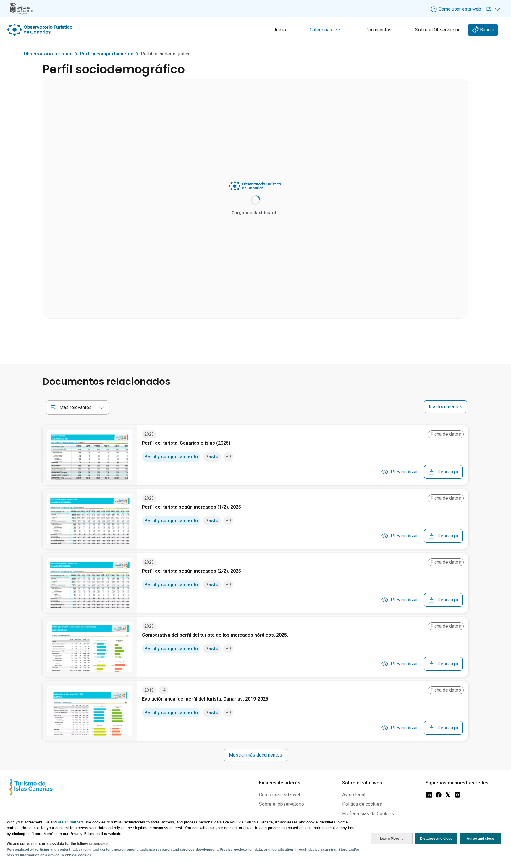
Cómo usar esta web (280, 794)
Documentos (378, 30)
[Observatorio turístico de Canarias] (40, 29)
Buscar (486, 30)
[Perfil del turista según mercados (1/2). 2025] (89, 519)
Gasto (212, 456)
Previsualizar (404, 472)
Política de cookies (362, 804)
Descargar (448, 472)
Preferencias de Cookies (368, 813)
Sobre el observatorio (281, 804)
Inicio (280, 30)
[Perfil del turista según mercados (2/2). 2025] (89, 583)
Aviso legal (353, 794)
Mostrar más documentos (255, 755)
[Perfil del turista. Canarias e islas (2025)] (89, 455)
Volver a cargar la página (255, 221)
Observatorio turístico (48, 54)
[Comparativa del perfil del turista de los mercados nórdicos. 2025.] (89, 647)
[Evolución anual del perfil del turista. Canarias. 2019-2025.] (89, 711)
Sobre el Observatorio (438, 30)
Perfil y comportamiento (107, 54)
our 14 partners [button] (71, 822)
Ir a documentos (445, 406)
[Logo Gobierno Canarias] (21, 8)
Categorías (326, 31)
